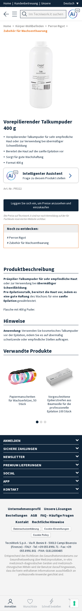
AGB (34, 515)
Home (7, 3)
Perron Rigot (56, 26)
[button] (37, 422)
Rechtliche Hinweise (48, 522)
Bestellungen (16, 515)
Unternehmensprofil (24, 509)
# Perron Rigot (16, 238)
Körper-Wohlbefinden (30, 26)
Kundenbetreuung (26, 3)
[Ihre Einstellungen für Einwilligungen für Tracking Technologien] (74, 603)
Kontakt (22, 522)
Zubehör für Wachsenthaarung (25, 31)
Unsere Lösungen (58, 509)
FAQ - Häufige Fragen (57, 515)
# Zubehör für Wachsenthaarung (28, 243)
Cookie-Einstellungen (56, 528)
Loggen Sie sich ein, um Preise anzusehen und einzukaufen (41, 205)
